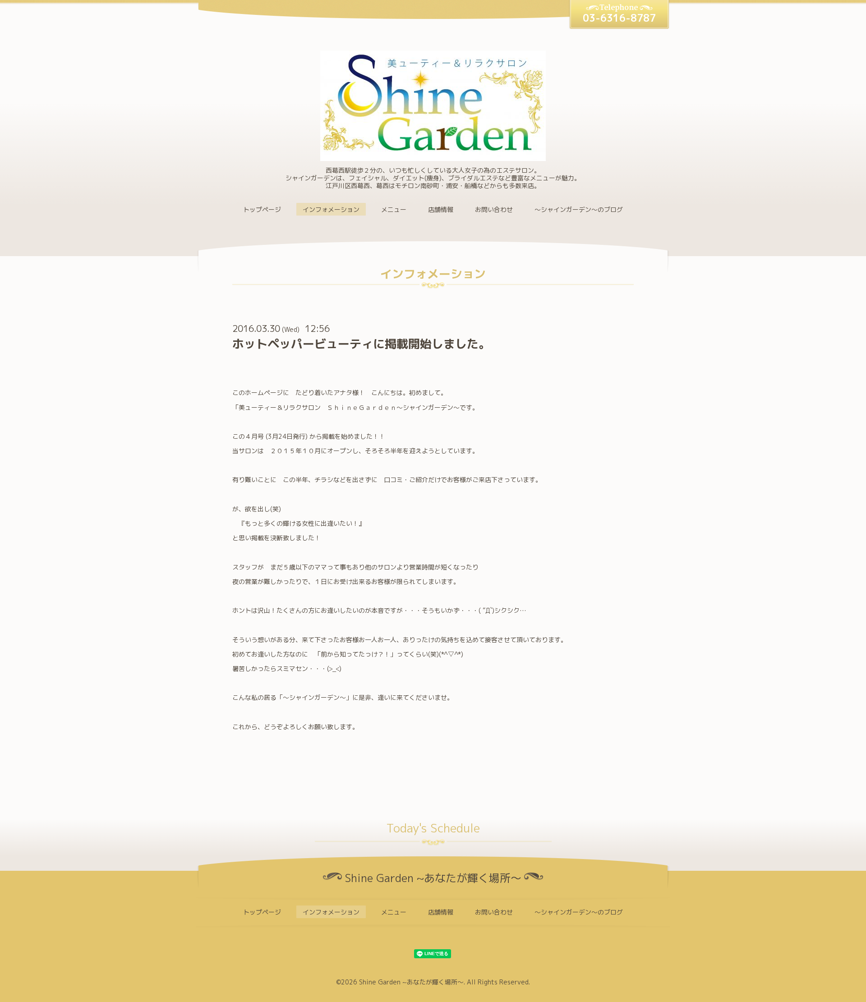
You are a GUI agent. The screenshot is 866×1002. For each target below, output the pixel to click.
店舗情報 (440, 209)
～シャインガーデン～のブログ (578, 209)
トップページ (262, 209)
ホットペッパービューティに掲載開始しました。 (361, 344)
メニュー (393, 209)
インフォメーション (331, 209)
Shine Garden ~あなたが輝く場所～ (411, 982)
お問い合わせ (494, 209)
